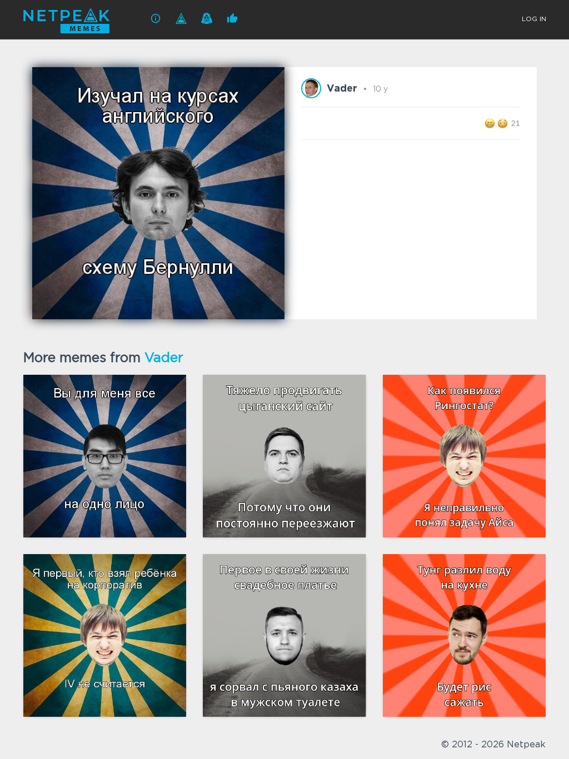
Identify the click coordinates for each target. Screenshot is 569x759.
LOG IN (534, 19)
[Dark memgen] (206, 18)
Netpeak (526, 745)
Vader (163, 358)
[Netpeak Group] (181, 18)
